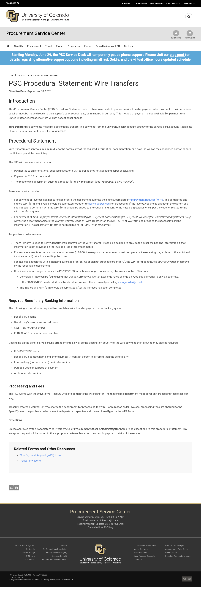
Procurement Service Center (54, 559)
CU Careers (141, 3)
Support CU (127, 3)
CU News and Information (145, 546)
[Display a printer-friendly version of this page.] (11, 487)
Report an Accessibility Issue (177, 556)
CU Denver (30, 556)
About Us (18, 46)
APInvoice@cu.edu (109, 520)
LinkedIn (189, 578)
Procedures (74, 46)
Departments (190, 38)
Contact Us (139, 559)
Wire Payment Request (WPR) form (40, 455)
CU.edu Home (176, 38)
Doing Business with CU (108, 46)
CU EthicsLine (171, 553)
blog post (177, 55)
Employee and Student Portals (165, 3)
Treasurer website (30, 460)
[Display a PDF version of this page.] (16, 487)
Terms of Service (63, 580)
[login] (72, 580)
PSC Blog (108, 527)
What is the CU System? (25, 546)
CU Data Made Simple (174, 546)
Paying (59, 46)
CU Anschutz (29, 559)
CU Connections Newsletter (55, 549)
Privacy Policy (49, 580)
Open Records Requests (144, 556)
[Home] (37, 21)
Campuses (187, 3)
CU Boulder (30, 549)
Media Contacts (141, 549)
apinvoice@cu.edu (99, 203)
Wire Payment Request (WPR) (145, 199)
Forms (87, 46)
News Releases (140, 553)
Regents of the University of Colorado (26, 580)
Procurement (34, 46)
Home (11, 75)
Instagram (184, 578)
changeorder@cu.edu (130, 282)
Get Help (128, 46)
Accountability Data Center (176, 549)
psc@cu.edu (98, 517)
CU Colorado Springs (26, 553)
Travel (48, 46)
